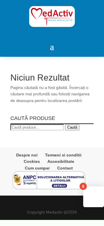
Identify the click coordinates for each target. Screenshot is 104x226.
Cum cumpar (37, 168)
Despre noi (27, 155)
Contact (65, 168)
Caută (72, 127)
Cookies (32, 161)
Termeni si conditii (63, 155)
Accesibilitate (60, 161)
